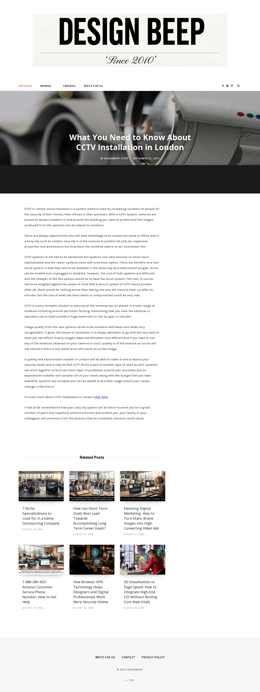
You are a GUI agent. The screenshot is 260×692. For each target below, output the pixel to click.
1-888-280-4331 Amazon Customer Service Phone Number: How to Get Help (39, 592)
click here (101, 397)
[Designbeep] (130, 40)
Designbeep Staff (116, 158)
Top (131, 680)
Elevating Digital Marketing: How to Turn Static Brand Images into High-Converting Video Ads (141, 518)
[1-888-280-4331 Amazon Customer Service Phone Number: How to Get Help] (41, 560)
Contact (128, 657)
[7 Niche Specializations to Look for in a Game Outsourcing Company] (41, 486)
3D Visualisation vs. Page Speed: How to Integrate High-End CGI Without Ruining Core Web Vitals (140, 592)
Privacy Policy (153, 657)
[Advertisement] (205, 265)
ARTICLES (25, 85)
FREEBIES (69, 85)
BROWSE (45, 85)
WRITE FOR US (93, 85)
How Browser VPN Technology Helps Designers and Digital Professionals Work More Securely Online (91, 592)
